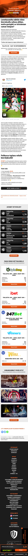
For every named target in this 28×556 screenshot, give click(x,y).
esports (14, 465)
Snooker (14, 470)
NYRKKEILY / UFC (14, 473)
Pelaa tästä (14, 284)
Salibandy (14, 468)
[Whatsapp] (7, 432)
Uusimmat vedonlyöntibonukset (14, 481)
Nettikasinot (10, 554)
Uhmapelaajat (4, 436)
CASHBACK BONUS (14, 504)
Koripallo (14, 462)
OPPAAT (14, 456)
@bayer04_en (9, 80)
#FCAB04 (10, 86)
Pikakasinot (14, 509)
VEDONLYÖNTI (14, 478)
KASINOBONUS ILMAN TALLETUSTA (14, 505)
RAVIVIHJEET (14, 452)
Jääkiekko (14, 458)
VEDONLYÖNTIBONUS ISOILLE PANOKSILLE (14, 488)
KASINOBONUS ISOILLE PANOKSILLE (14, 507)
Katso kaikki (14, 255)
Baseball (14, 467)
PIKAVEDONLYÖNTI (14, 489)
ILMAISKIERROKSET (14, 500)
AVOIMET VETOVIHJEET (14, 207)
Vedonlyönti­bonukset (19, 554)
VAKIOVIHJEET (14, 451)
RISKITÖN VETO (14, 484)
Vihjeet (3, 554)
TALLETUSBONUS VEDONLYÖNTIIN (14, 483)
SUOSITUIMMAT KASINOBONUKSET (14, 495)
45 (8, 119)
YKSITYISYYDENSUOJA (14, 526)
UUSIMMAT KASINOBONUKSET (14, 497)
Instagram (15, 515)
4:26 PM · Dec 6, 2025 (14, 119)
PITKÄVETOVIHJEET (14, 449)
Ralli (14, 472)
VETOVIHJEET (14, 447)
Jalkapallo (14, 460)
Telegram (15, 518)
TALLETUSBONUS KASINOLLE (14, 499)
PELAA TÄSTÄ (14, 52)
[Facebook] (2, 432)
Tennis (14, 463)
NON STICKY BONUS (14, 502)
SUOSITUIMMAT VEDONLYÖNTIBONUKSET (14, 479)
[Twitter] (5, 432)
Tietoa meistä (14, 525)
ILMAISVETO (14, 486)
